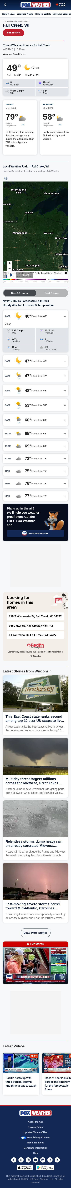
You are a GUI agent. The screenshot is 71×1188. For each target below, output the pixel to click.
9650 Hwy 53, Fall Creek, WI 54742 (31, 625)
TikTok (50, 1160)
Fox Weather (35, 5)
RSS (57, 1160)
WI (9, 21)
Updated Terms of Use (35, 1132)
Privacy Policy (35, 1127)
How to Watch (43, 13)
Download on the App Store (25, 1167)
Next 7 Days (52, 293)
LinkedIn (42, 1160)
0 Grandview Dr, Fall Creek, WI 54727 (32, 635)
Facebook (13, 1160)
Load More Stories (36, 932)
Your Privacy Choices (38, 1137)
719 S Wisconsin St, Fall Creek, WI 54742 (35, 616)
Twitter (21, 1160)
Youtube (35, 1160)
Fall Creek (17, 21)
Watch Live (8, 13)
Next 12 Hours (19, 293)
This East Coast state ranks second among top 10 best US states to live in (34, 721)
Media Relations (35, 1142)
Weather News (25, 13)
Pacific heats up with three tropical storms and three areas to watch (21, 1082)
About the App (35, 1122)
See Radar (13, 32)
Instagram (28, 1160)
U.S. (5, 21)
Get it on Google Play (45, 1167)
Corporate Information (35, 1148)
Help (35, 1153)
